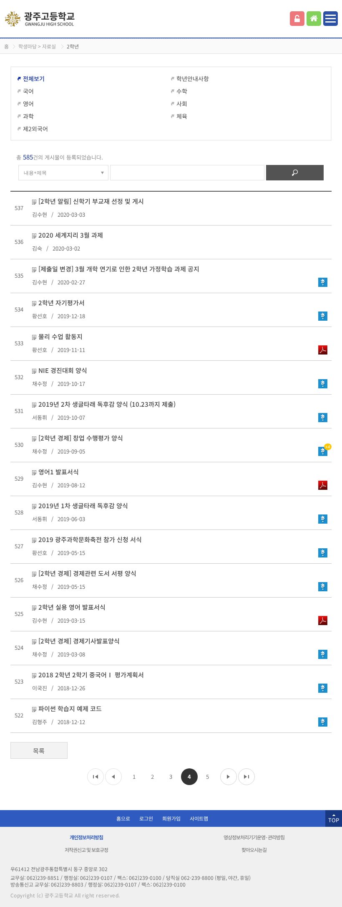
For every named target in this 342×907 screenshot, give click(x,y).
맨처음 (95, 776)
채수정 (39, 384)
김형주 (39, 722)
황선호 (39, 316)
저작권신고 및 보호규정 (86, 849)
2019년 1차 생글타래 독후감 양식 (83, 505)
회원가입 (171, 818)
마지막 (246, 776)
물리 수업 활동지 (60, 336)
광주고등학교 (40, 19)
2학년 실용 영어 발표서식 (72, 607)
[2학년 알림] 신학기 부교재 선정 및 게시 (91, 201)
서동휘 (39, 417)
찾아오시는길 (254, 849)
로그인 (297, 18)
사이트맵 (199, 818)
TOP (333, 820)
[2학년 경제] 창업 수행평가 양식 (80, 437)
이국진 (39, 688)
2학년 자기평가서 (61, 302)
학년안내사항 (192, 78)
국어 (28, 91)
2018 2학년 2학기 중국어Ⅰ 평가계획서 (91, 674)
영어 (28, 103)
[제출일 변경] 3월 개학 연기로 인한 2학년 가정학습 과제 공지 (118, 268)
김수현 (39, 214)
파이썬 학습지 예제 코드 (70, 708)
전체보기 (34, 78)
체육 (181, 116)
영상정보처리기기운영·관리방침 (254, 837)
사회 (181, 103)
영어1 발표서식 (58, 471)
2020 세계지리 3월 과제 (70, 235)
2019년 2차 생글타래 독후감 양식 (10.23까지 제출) (107, 404)
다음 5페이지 (228, 776)
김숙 (37, 248)
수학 (181, 91)
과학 (28, 116)
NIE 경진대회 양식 (62, 370)
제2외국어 (35, 128)
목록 (39, 750)
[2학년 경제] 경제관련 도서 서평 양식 (87, 573)
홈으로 (123, 818)
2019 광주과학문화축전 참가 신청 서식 (90, 539)
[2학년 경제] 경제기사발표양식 (79, 640)
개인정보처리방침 (86, 837)
